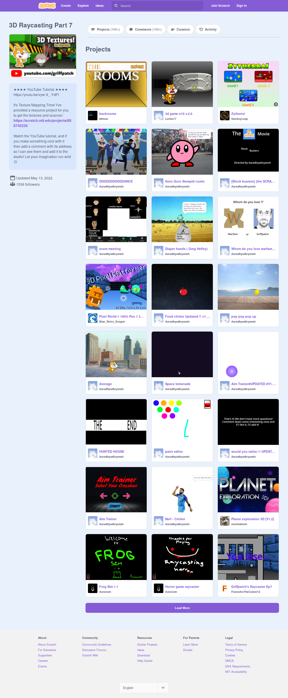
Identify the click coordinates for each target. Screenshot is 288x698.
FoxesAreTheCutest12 (245, 592)
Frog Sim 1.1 (108, 586)
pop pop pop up (243, 316)
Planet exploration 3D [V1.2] (252, 519)
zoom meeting (110, 248)
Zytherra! (238, 113)
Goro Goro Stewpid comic (185, 181)
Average (105, 383)
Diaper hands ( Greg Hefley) (186, 248)
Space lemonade (178, 383)
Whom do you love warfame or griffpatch (253, 248)
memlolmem (239, 524)
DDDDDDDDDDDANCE (116, 181)
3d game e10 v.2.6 (178, 113)
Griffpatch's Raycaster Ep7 (251, 586)
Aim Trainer (108, 519)
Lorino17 (170, 119)
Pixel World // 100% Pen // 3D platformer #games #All (121, 316)
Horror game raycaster (182, 586)
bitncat (103, 119)
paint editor (174, 451)
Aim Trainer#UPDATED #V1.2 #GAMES (253, 383)
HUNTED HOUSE (111, 451)
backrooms (107, 113)
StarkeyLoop (239, 119)
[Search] (116, 5)
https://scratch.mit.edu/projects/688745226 (42, 120)
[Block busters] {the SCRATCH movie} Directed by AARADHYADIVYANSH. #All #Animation (253, 181)
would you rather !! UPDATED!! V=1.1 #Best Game (253, 451)
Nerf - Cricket (175, 519)
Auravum (105, 592)
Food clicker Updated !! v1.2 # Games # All (187, 316)
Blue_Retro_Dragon (112, 321)
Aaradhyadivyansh (111, 186)
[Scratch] (47, 5)
